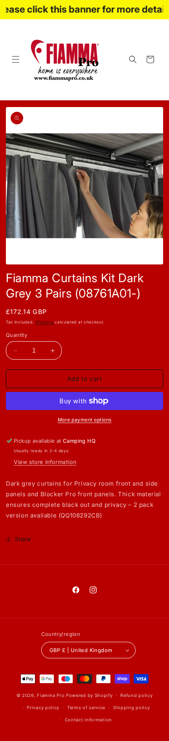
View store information (45, 461)
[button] (15, 59)
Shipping (44, 322)
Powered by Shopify (89, 695)
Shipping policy (131, 707)
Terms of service (86, 707)
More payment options (85, 420)
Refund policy (136, 695)
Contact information (88, 720)
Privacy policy (43, 707)
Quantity (16, 335)
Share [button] (23, 539)
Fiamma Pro (50, 695)
